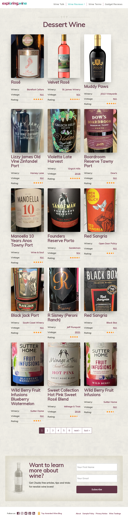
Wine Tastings (115, 513)
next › (77, 430)
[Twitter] (26, 513)
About (78, 513)
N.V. (42, 94)
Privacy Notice (101, 513)
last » (87, 430)
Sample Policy (88, 513)
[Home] (15, 3)
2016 (77, 411)
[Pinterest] (29, 513)
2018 (77, 173)
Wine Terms (94, 4)
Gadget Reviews (113, 4)
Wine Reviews (77, 4)
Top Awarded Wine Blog (51, 513)
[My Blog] (33, 513)
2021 (77, 332)
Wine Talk (58, 4)
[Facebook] (18, 513)
